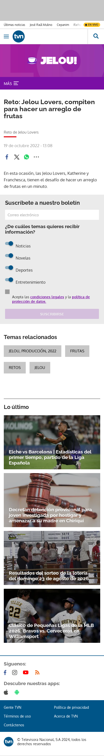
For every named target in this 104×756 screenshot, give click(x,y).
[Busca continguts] (96, 36)
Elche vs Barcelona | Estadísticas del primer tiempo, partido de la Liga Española (50, 457)
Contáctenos (14, 725)
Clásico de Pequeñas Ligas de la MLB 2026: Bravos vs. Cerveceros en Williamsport (51, 630)
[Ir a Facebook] (6, 672)
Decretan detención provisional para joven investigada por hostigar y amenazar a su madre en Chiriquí (50, 515)
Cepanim (63, 25)
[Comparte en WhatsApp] (26, 157)
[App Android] (18, 692)
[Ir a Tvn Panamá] (50, 36)
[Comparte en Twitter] (17, 157)
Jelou (40, 367)
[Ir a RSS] (38, 672)
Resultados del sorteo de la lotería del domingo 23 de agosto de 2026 (49, 575)
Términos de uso (17, 716)
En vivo (93, 24)
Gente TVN (12, 707)
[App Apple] (7, 692)
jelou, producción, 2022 (32, 351)
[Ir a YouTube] (27, 672)
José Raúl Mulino (41, 25)
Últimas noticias (14, 25)
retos (15, 367)
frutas (77, 351)
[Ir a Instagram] (15, 672)
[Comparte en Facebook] (7, 157)
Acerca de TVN (66, 716)
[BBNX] (8, 741)
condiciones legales (47, 297)
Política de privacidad (71, 707)
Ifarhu (77, 25)
